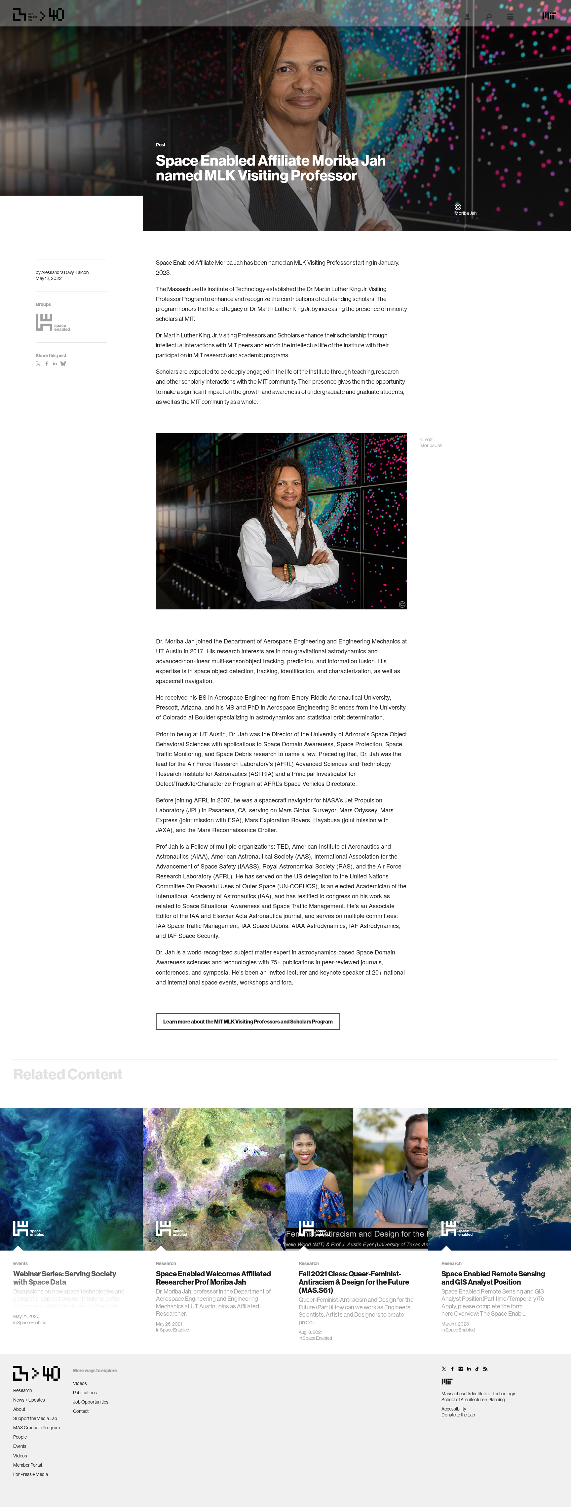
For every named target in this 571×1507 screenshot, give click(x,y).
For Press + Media (30, 1474)
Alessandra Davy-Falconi (65, 272)
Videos (20, 1456)
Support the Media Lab (35, 1418)
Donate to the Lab (458, 1415)
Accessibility (453, 1409)
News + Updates (29, 1400)
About (19, 1409)
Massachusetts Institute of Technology (478, 1394)
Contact (81, 1411)
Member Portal (27, 1465)
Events (19, 1446)
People (20, 1437)
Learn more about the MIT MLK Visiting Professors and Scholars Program (248, 1021)
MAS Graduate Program (36, 1428)
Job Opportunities (90, 1402)
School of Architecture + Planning (473, 1400)
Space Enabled (32, 1323)
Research (22, 1390)
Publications (85, 1393)
